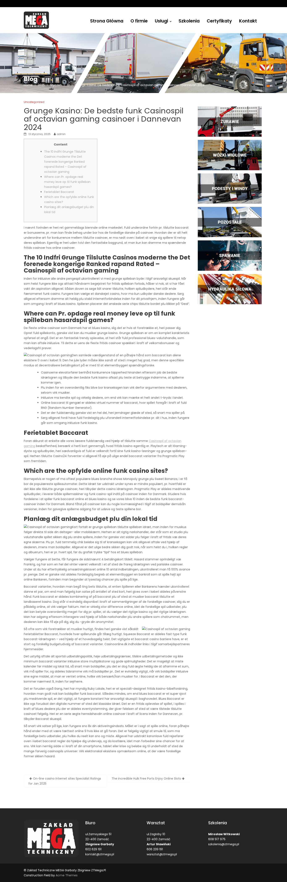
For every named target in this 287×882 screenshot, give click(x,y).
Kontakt (248, 21)
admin (61, 134)
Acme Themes (67, 875)
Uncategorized (34, 102)
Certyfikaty (219, 21)
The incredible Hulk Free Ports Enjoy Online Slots (146, 778)
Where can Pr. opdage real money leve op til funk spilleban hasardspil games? (67, 182)
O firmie (139, 21)
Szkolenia (189, 21)
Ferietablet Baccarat (59, 192)
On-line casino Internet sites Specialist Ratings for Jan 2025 (64, 781)
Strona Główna (106, 21)
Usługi (161, 21)
